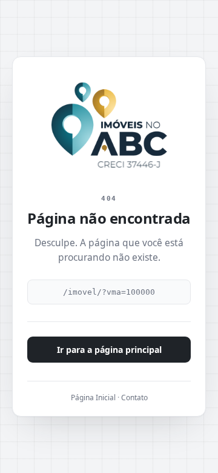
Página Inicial (93, 397)
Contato (134, 397)
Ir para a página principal (109, 349)
